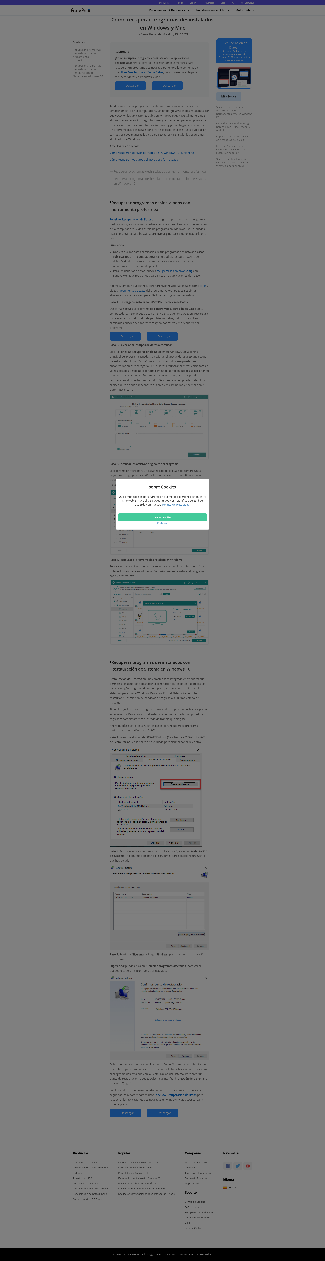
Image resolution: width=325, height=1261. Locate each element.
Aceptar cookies (162, 517)
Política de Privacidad (176, 504)
